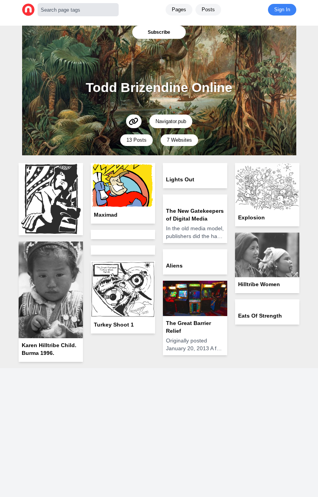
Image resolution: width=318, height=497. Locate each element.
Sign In (282, 9)
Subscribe (159, 32)
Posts (208, 9)
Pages (179, 9)
